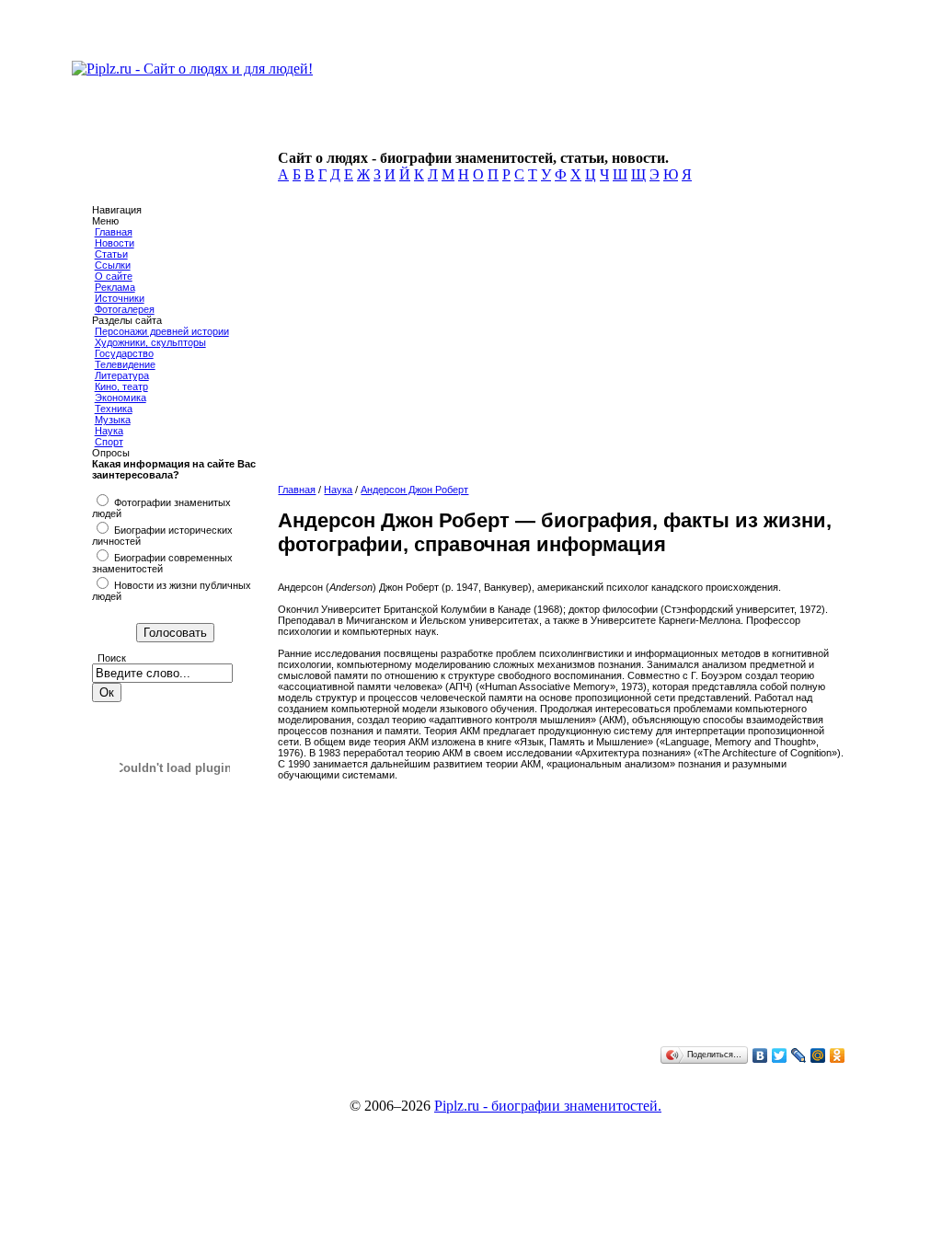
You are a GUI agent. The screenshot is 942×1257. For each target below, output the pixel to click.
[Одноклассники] (837, 1055)
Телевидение (125, 364)
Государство (124, 353)
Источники (119, 298)
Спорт (109, 441)
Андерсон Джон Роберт (414, 489)
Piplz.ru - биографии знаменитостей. (547, 1105)
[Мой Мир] (818, 1055)
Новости (114, 242)
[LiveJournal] (799, 1055)
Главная (113, 231)
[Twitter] (779, 1055)
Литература (122, 375)
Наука (109, 430)
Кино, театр (121, 386)
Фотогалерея (125, 309)
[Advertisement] (560, 344)
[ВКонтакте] (760, 1055)
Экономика (120, 397)
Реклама (115, 287)
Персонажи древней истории (162, 331)
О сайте (113, 276)
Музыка (113, 419)
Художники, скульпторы (150, 342)
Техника (113, 408)
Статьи (111, 253)
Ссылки (113, 265)
